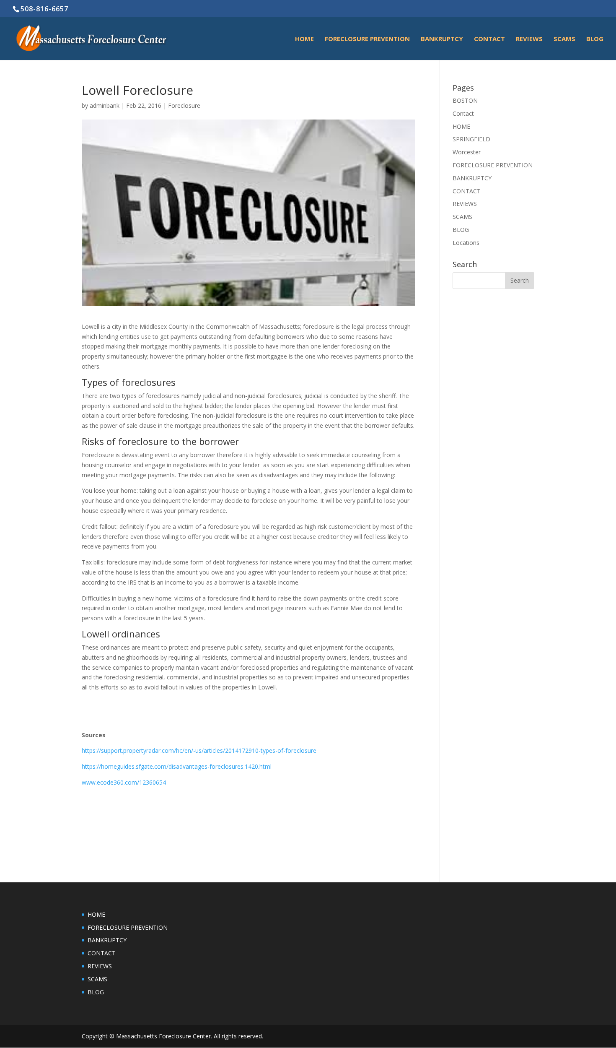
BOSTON (465, 100)
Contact (489, 39)
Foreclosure (184, 105)
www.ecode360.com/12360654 (124, 782)
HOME (304, 39)
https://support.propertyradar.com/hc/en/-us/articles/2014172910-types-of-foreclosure (199, 750)
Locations (466, 243)
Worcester (467, 152)
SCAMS (564, 39)
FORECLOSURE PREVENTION (367, 39)
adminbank (104, 105)
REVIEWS (529, 39)
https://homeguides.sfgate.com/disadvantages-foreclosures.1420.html (177, 766)
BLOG (594, 39)
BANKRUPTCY (442, 39)
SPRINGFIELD (471, 139)
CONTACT (467, 191)
